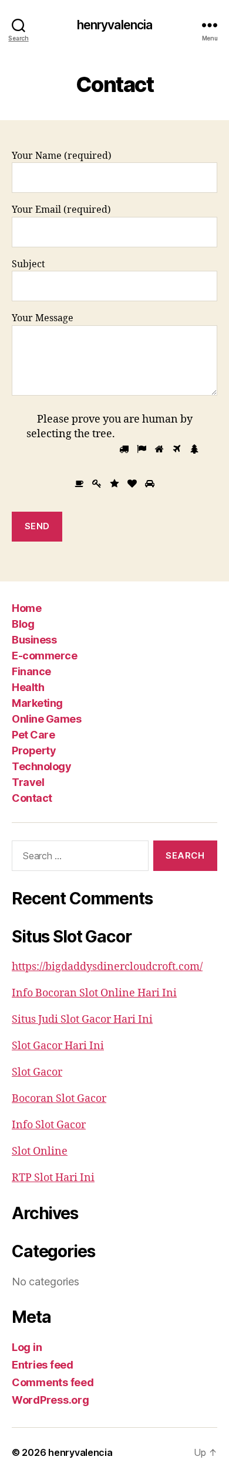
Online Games (46, 719)
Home (26, 608)
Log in (27, 1347)
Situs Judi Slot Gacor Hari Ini (82, 1019)
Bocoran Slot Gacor (59, 1098)
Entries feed (42, 1365)
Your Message (42, 318)
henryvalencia (115, 25)
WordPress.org (50, 1400)
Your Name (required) (62, 156)
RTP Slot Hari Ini (53, 1178)
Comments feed (53, 1382)
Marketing (37, 703)
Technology (41, 766)
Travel (28, 782)
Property (34, 750)
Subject (28, 264)
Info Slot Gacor (49, 1125)
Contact (32, 798)
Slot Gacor (37, 1072)
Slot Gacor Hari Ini (58, 1046)
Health (28, 687)
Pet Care (33, 735)
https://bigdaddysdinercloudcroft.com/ (107, 967)
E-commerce (44, 655)
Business (34, 640)
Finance (31, 671)
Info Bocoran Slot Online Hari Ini (94, 993)
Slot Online (40, 1151)
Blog (23, 624)
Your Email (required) (61, 210)
